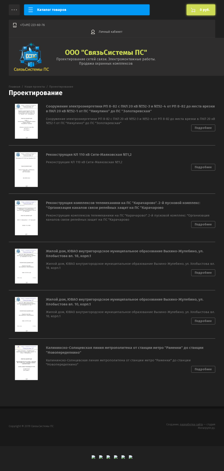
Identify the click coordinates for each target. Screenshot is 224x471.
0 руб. (205, 10)
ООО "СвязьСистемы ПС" (106, 52)
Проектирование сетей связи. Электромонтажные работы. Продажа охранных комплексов (106, 61)
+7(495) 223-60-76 (32, 25)
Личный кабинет (110, 32)
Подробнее (203, 128)
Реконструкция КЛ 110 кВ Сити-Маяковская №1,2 (89, 154)
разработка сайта (191, 424)
